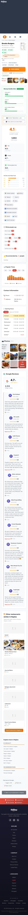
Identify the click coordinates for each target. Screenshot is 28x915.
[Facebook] (10, 820)
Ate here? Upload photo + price (15, 118)
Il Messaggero (13, 900)
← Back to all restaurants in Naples (14, 792)
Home (3, 40)
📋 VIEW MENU (14, 69)
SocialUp (24, 903)
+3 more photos (22, 364)
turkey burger (11, 64)
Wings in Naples (7, 753)
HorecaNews (20, 900)
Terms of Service (14, 864)
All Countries (14, 829)
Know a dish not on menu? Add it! (15, 121)
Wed (24, 270)
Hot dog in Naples (8, 760)
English (14, 880)
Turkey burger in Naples (9, 751)
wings (17, 64)
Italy (14, 832)
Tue (19, 270)
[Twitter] (17, 820)
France (14, 835)
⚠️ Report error (18, 782)
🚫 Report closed (7, 785)
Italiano (14, 877)
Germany (14, 840)
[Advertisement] (14, 18)
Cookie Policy (14, 867)
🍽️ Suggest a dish (8, 782)
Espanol (14, 883)
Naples (6, 40)
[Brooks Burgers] (4, 80)
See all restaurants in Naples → (14, 730)
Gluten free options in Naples (10, 746)
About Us (14, 856)
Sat (5, 270)
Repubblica (6, 900)
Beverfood (4, 903)
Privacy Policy (14, 862)
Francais (14, 885)
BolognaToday (11, 903)
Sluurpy (14, 846)
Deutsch (14, 888)
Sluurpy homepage (8, 772)
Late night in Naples (8, 748)
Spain (14, 838)
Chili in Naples (7, 758)
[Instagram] (14, 820)
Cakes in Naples (7, 755)
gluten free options (13, 62)
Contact (14, 859)
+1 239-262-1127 (19, 295)
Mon (14, 270)
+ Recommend (5, 75)
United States (14, 843)
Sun (10, 270)
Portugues (14, 891)
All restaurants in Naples (9, 770)
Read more (7, 431)
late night (4, 64)
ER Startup (18, 903)
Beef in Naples (7, 763)
